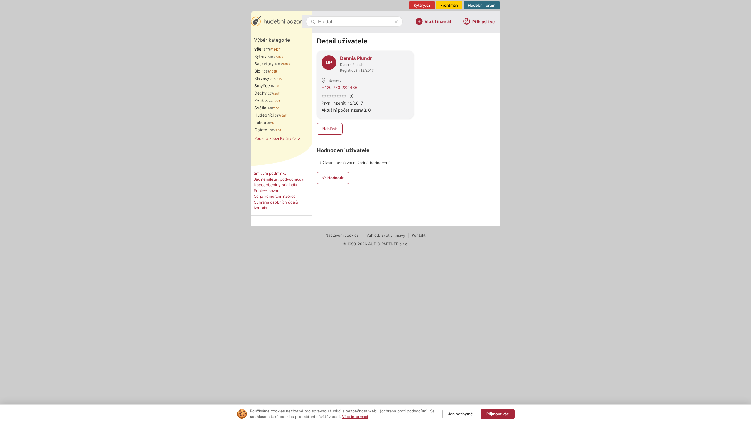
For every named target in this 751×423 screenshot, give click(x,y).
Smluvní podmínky (270, 173)
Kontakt (261, 207)
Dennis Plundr (356, 58)
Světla (263, 107)
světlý (387, 235)
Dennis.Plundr (351, 64)
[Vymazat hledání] (396, 21)
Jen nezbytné (460, 414)
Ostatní (264, 129)
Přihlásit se (483, 21)
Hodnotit (335, 177)
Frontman (449, 5)
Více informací (355, 416)
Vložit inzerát (437, 21)
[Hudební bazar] (276, 22)
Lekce (262, 122)
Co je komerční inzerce (275, 196)
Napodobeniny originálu (275, 184)
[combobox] (355, 21)
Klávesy (264, 78)
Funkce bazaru (267, 190)
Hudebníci (267, 115)
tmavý (399, 235)
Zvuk (263, 100)
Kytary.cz (422, 5)
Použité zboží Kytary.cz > (277, 138)
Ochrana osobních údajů (276, 202)
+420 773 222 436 (340, 87)
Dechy (263, 92)
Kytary (264, 56)
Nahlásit (329, 128)
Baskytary (268, 63)
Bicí (261, 70)
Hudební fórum (481, 5)
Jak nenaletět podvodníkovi (279, 179)
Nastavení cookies (342, 235)
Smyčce (264, 85)
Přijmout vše (497, 414)
